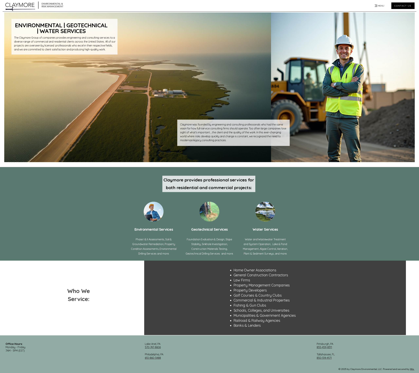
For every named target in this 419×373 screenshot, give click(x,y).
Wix (412, 369)
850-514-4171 (324, 357)
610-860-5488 (153, 357)
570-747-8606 (153, 347)
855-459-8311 (324, 347)
